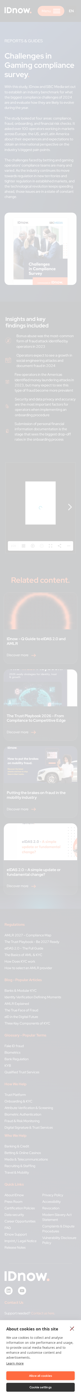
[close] (72, 1328)
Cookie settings (40, 1387)
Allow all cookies (40, 1376)
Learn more (15, 1363)
